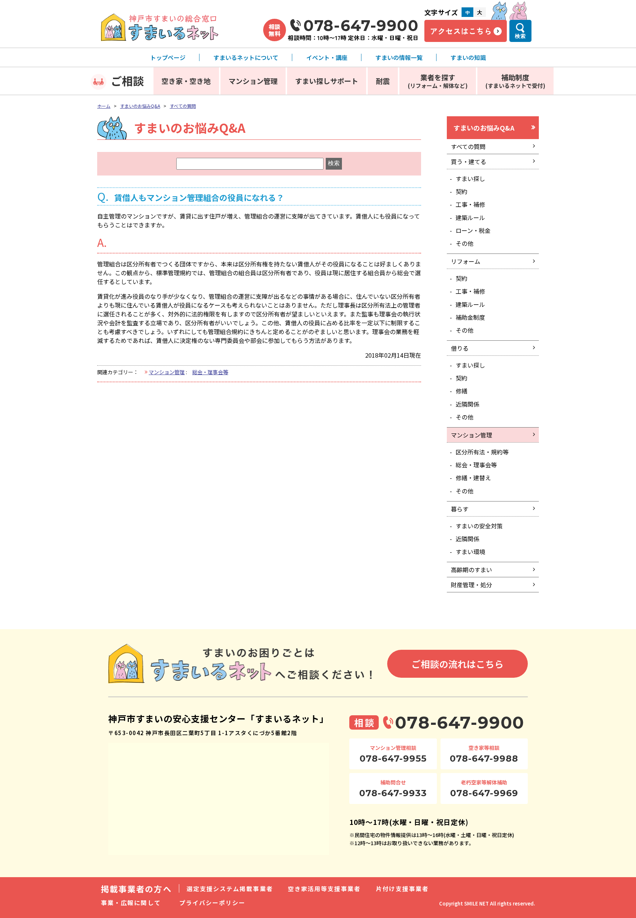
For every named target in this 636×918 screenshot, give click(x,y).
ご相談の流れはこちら (457, 663)
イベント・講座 (326, 57)
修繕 (461, 390)
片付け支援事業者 (402, 888)
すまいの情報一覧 (399, 57)
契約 (461, 191)
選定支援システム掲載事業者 (230, 888)
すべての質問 (183, 106)
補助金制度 (470, 317)
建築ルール (470, 217)
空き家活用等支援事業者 (324, 888)
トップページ (168, 57)
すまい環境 (470, 551)
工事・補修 (470, 204)
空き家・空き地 (186, 81)
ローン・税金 (473, 230)
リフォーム (465, 261)
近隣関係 (467, 404)
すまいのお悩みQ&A (140, 106)
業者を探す (438, 80)
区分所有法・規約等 (482, 451)
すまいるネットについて (245, 57)
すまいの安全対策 (479, 525)
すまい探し (470, 178)
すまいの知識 (468, 57)
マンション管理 (253, 81)
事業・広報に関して (131, 902)
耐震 (383, 81)
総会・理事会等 (210, 372)
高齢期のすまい (471, 569)
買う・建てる (468, 161)
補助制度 (515, 80)
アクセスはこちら (461, 30)
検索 (520, 36)
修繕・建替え (473, 477)
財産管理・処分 (471, 584)
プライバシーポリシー (212, 902)
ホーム (103, 106)
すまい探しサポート (326, 81)
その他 (464, 243)
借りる (460, 348)
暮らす (460, 508)
